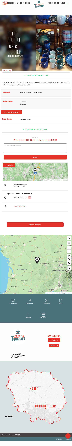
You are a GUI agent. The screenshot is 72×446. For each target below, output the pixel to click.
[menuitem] (11, 3)
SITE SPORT (54, 340)
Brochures (13, 303)
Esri (50, 293)
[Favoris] (60, 3)
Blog (60, 303)
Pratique (47, 303)
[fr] (68, 3)
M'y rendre (9, 165)
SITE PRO (43, 317)
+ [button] (69, 248)
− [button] (69, 251)
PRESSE (67, 439)
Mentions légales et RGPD (11, 435)
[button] (64, 3)
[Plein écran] (69, 237)
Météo (28, 317)
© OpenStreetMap (60, 293)
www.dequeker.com (20, 206)
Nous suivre (30, 303)
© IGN (53, 293)
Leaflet (47, 293)
